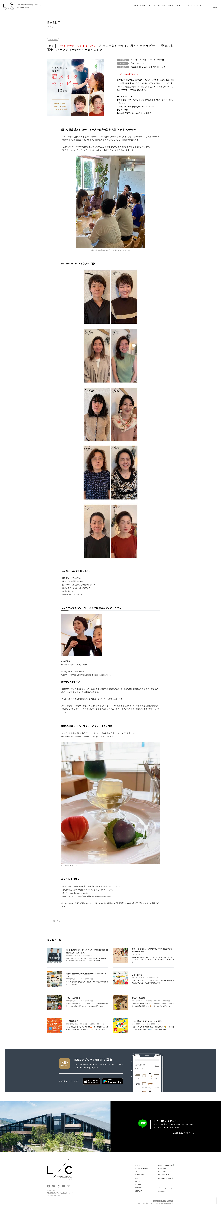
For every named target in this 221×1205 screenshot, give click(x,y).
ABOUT (178, 6)
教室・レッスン (53, 39)
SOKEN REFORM (164, 1178)
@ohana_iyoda (77, 671)
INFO (137, 1178)
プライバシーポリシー (166, 1188)
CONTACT (199, 6)
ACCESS (188, 6)
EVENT (143, 6)
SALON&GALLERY (157, 6)
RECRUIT (138, 1191)
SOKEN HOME (163, 1175)
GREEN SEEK (163, 1171)
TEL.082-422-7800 (53, 1195)
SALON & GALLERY (142, 1168)
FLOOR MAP (139, 1175)
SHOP (170, 6)
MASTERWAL (163, 1168)
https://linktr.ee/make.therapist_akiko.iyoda (90, 675)
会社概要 (161, 1191)
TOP (136, 6)
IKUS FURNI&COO (165, 1165)
